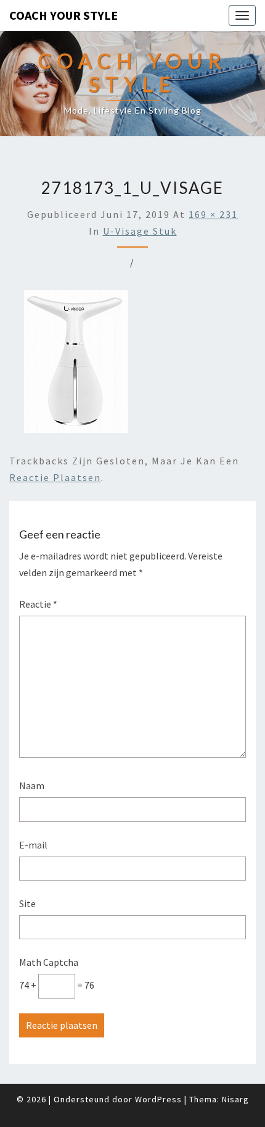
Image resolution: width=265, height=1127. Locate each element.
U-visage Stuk (140, 231)
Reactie (38, 604)
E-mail (33, 845)
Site (27, 903)
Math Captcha (48, 962)
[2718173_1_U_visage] (76, 365)
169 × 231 (213, 214)
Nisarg (235, 1099)
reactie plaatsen (55, 477)
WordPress (158, 1099)
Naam (31, 785)
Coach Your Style (63, 15)
